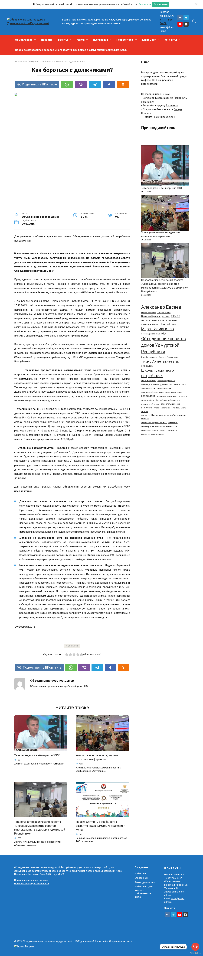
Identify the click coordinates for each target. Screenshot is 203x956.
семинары (146, 430)
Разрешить (160, 4)
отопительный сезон (171, 404)
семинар (173, 422)
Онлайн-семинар (149, 357)
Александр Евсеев (161, 307)
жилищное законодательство (156, 384)
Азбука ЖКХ (141, 873)
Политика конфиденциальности (31, 883)
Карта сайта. (102, 941)
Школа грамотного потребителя (157, 373)
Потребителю (125, 39)
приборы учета (179, 408)
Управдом (147, 365)
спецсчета (172, 430)
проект (144, 411)
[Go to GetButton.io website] (195, 953)
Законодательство (145, 882)
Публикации (100, 39)
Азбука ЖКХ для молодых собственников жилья (144, 891)
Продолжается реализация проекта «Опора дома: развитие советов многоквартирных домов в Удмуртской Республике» (39, 827)
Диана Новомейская (150, 324)
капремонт (148, 395)
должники (73, 645)
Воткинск (166, 317)
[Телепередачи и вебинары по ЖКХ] (165, 165)
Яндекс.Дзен (167, 116)
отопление (146, 407)
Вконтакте (172, 105)
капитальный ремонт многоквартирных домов (161, 392)
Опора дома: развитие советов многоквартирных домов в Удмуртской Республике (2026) (71, 49)
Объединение (24, 39)
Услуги (80, 39)
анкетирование (148, 380)
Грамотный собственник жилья (164, 321)
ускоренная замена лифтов (152, 434)
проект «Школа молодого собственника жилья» (163, 417)
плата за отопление (162, 408)
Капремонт (149, 39)
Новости (46, 39)
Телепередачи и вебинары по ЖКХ (37, 755)
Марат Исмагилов (157, 329)
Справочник (141, 878)
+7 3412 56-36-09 (173, 878)
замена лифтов (180, 385)
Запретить (145, 4)
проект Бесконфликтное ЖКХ (154, 422)
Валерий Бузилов (150, 316)
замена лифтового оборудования (156, 388)
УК (177, 362)
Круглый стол (168, 324)
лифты (184, 396)
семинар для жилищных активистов (159, 426)
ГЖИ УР (175, 316)
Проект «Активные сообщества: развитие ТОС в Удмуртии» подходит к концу (100, 825)
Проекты (62, 39)
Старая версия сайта (120, 941)
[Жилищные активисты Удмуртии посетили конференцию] (165, 213)
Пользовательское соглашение (31, 880)
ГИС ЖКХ (145, 320)
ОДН (163, 333)
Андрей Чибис (163, 313)
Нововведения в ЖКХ (150, 334)
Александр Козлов (148, 313)
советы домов (159, 430)
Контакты (170, 39)
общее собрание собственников (167, 400)
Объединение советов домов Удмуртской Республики (163, 345)
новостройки (147, 400)
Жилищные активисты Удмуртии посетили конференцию (97, 757)
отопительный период (150, 404)
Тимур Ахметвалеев (158, 361)
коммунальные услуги (168, 396)
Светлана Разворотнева (168, 357)
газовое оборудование (166, 381)
